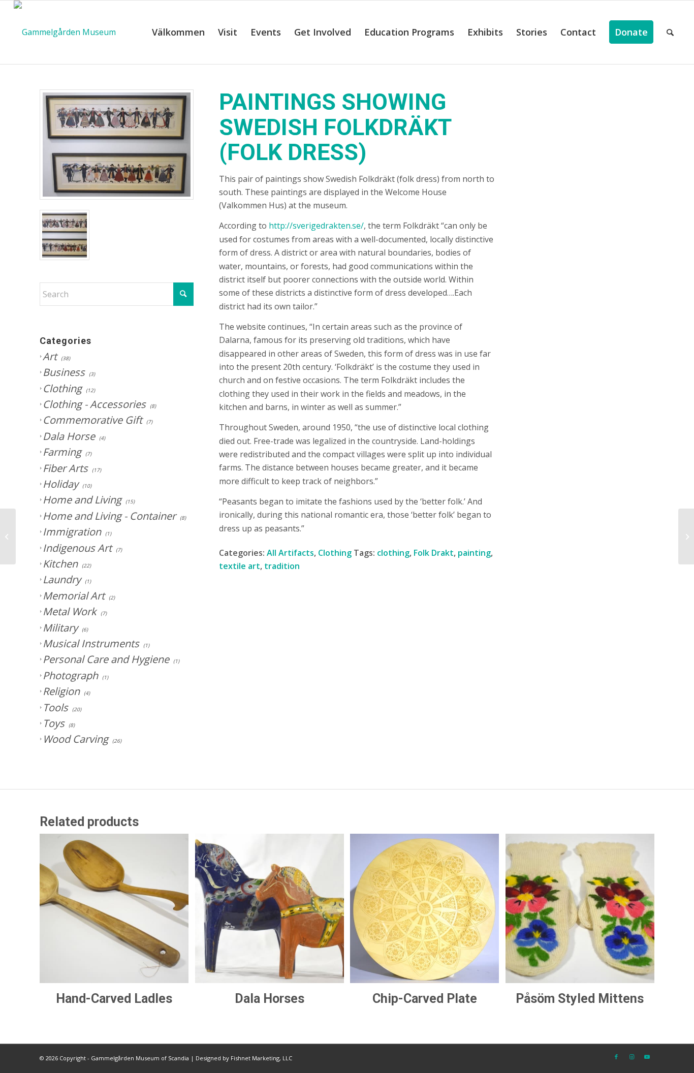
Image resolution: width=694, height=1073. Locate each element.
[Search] (670, 32)
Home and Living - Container (109, 516)
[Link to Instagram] (631, 1056)
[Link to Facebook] (616, 1056)
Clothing (62, 388)
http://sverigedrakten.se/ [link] (316, 225)
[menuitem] (178, 32)
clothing (393, 552)
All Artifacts (290, 552)
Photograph (70, 675)
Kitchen (60, 564)
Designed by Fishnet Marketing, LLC (244, 1058)
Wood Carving (75, 739)
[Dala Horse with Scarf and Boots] (8, 536)
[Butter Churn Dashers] (686, 536)
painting (474, 552)
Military (60, 628)
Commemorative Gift (92, 420)
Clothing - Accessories (94, 404)
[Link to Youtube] (646, 1056)
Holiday (60, 484)
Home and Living (82, 500)
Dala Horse (69, 436)
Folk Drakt (434, 552)
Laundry (62, 579)
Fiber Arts (65, 468)
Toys (54, 723)
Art (50, 356)
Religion (61, 691)
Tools (55, 707)
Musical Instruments (91, 643)
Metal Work (70, 611)
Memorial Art (74, 596)
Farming (62, 452)
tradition (282, 566)
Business (64, 372)
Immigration (72, 532)
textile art (239, 566)
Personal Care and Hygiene (106, 659)
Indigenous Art (77, 548)
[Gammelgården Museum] (65, 32)
